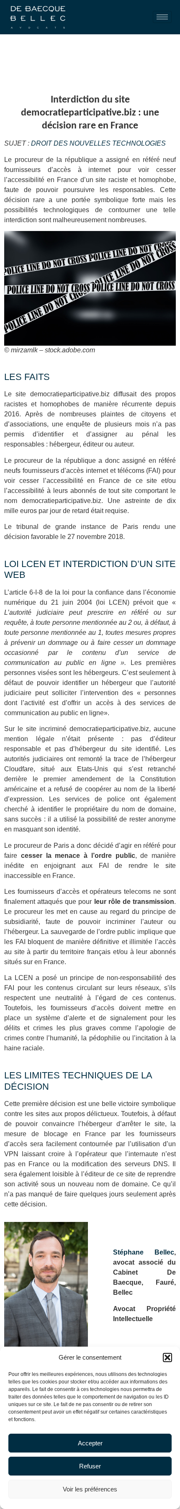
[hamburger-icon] (162, 17)
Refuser (90, 1466)
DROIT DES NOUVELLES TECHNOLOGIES (97, 143)
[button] (167, 1357)
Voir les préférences (90, 1489)
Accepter (90, 1443)
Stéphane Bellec (143, 1252)
